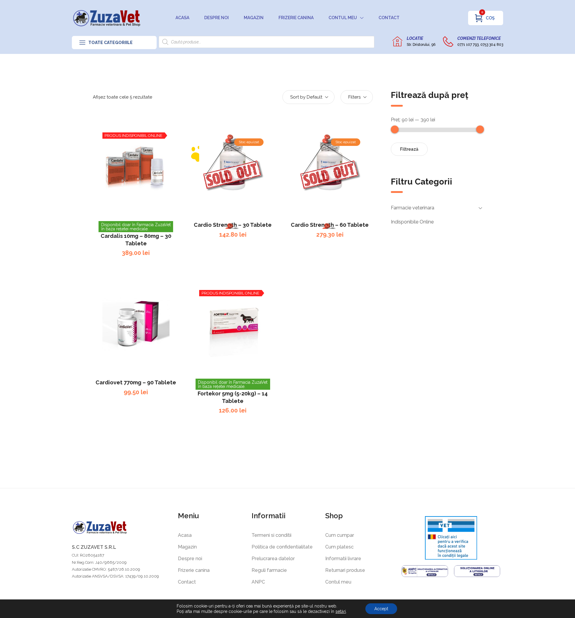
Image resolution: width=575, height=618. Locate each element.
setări (340, 611)
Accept (381, 608)
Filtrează (409, 149)
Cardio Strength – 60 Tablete (330, 225)
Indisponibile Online (412, 222)
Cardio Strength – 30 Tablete (233, 225)
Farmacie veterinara (412, 208)
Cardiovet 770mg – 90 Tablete (136, 382)
